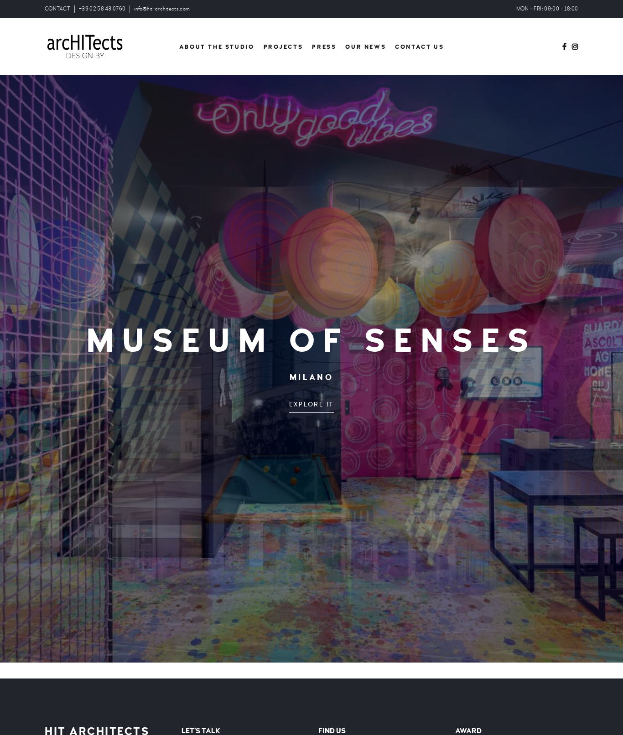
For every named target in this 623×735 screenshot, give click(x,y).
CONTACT (57, 8)
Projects (283, 47)
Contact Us (419, 47)
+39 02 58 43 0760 (102, 8)
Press (324, 47)
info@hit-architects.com (162, 8)
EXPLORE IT (311, 404)
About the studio (216, 47)
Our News (365, 47)
